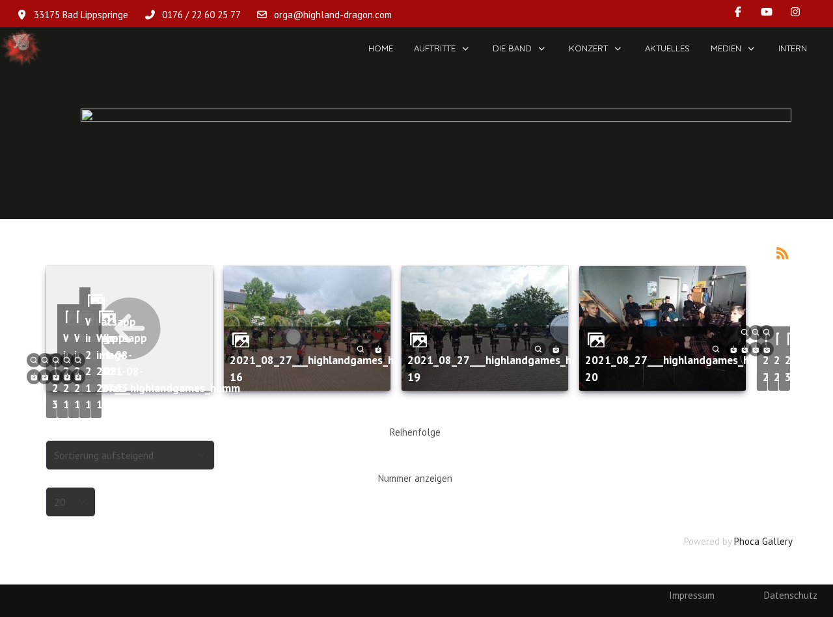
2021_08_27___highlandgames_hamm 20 (679, 368)
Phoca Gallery (763, 541)
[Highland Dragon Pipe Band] (21, 48)
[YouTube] (766, 11)
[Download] (378, 348)
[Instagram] (795, 11)
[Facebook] (737, 11)
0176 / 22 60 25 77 (201, 14)
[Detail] (360, 348)
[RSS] (783, 252)
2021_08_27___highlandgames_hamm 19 (501, 368)
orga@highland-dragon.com (333, 14)
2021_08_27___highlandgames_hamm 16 (324, 368)
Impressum (692, 595)
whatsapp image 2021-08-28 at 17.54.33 (121, 371)
